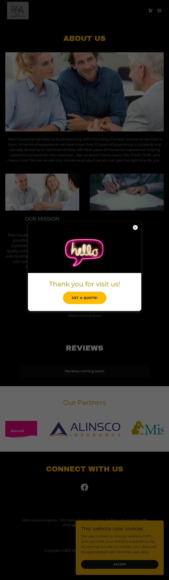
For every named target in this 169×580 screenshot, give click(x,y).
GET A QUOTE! (84, 298)
